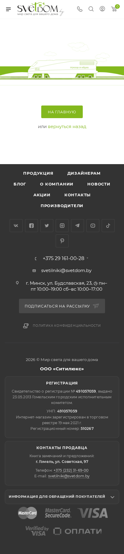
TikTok (108, 225)
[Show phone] (79, 9)
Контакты (77, 194)
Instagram (62, 225)
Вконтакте (16, 225)
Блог (20, 184)
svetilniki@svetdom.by (66, 270)
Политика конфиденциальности (67, 326)
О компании (56, 184)
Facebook (31, 225)
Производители (62, 205)
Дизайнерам (84, 173)
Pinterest (62, 240)
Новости (98, 184)
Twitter (46, 225)
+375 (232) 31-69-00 (71, 470)
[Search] (91, 9)
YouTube (92, 225)
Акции (42, 194)
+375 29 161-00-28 (63, 258)
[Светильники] (40, 9)
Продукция (38, 173)
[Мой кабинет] (102, 9)
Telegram (77, 225)
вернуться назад (67, 126)
